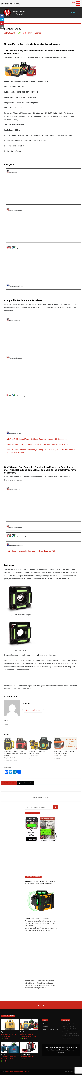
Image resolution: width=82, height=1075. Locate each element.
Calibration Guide (25, 1054)
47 (22, 1038)
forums (45, 1027)
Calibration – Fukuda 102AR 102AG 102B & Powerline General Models (15, 753)
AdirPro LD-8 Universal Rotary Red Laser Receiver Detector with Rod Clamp (37, 439)
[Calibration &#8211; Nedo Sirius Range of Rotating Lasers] (65, 743)
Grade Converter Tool (50, 1029)
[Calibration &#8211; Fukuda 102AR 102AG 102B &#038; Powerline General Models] (15, 743)
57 (3, 1038)
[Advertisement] (41, 860)
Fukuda (22, 1032)
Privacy (45, 1024)
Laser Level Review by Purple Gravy (18, 1071)
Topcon (3, 1032)
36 (6, 1038)
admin (26, 703)
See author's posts (33, 710)
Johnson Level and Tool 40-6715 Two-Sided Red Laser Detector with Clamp (37, 444)
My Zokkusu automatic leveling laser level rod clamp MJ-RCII (31, 551)
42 (22, 1059)
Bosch (3, 1054)
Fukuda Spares (34, 33)
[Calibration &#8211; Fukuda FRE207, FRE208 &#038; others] (40, 743)
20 (26, 1038)
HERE (30, 919)
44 (3, 1061)
